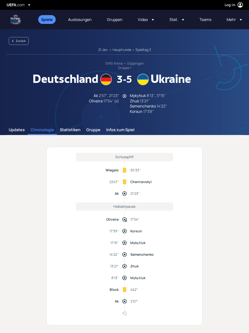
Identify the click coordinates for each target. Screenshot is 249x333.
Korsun (136, 231)
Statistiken (70, 130)
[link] (47, 19)
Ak (117, 193)
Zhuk (134, 266)
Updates (17, 130)
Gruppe (93, 130)
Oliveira (112, 219)
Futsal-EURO (16, 19)
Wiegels (112, 170)
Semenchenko (142, 254)
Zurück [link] (21, 41)
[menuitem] (48, 19)
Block (114, 289)
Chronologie (42, 130)
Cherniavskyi (141, 181)
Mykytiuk (137, 242)
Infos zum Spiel (120, 130)
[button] (146, 19)
